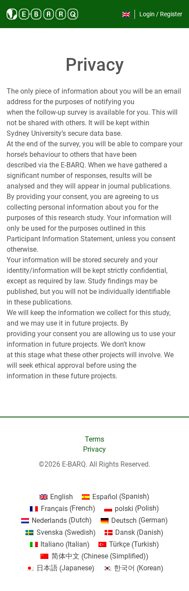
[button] (126, 14)
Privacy (94, 449)
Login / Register (160, 14)
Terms (94, 439)
